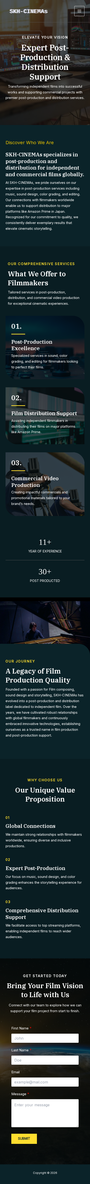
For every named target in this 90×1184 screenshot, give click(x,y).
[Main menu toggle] (79, 11)
